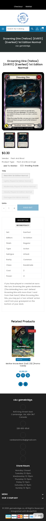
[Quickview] (18, 375)
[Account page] (37, 28)
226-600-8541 (23, 428)
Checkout (18, 6)
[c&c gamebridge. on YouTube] (23, 3)
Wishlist (29, 6)
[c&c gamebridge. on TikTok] (28, 3)
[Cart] (42, 28)
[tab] (22, 220)
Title (4, 171)
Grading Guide (32, 165)
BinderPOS (32, 511)
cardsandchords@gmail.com (23, 440)
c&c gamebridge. (23, 46)
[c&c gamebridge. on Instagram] (18, 3)
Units (4, 203)
